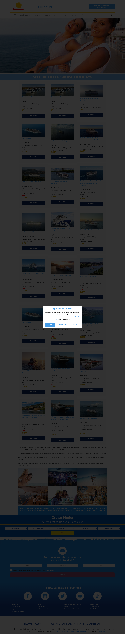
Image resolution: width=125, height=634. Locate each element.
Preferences (62, 324)
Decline (75, 324)
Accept (50, 324)
